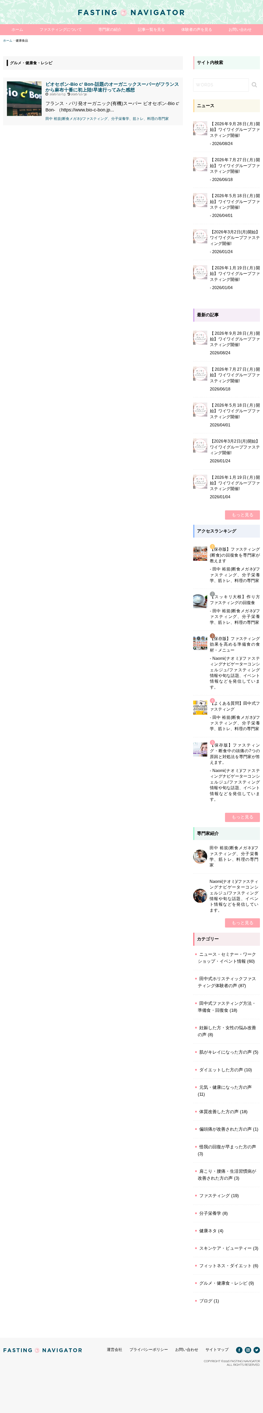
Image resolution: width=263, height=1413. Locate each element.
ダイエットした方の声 (221, 1069)
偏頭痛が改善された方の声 (225, 1129)
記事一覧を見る (151, 29)
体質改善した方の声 (219, 1111)
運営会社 (114, 1349)
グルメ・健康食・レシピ (223, 1283)
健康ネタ (208, 1230)
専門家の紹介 (109, 29)
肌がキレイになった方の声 (225, 1052)
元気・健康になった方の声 (225, 1087)
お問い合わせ (240, 29)
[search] (253, 84)
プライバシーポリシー (148, 1349)
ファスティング (214, 1195)
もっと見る (242, 514)
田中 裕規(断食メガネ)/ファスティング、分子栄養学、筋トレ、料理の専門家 (107, 119)
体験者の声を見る (196, 29)
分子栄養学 (210, 1213)
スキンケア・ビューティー (225, 1248)
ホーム (17, 29)
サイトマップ (217, 1349)
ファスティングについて (61, 29)
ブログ (205, 1301)
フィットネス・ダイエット (225, 1265)
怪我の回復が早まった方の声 (227, 1146)
